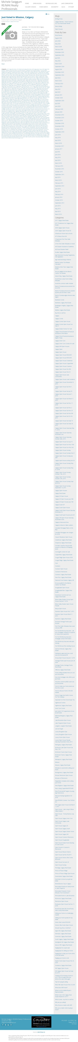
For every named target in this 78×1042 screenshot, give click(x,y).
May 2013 (58, 208)
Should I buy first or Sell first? (14, 130)
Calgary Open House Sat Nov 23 (64, 410)
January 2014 (58, 197)
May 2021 (58, 89)
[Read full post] (11, 35)
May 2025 (58, 61)
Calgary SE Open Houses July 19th (26, 92)
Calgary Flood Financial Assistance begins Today (19, 78)
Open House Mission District (45, 122)
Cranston (32, 98)
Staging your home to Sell (62, 958)
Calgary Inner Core (32, 78)
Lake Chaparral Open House (37, 112)
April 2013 (58, 211)
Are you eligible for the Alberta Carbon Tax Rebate (15, 73)
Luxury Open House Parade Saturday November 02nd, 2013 (63, 741)
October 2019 (59, 120)
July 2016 (57, 152)
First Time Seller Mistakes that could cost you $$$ (22, 103)
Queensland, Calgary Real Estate (41, 125)
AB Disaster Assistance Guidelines (15, 71)
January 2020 (58, 112)
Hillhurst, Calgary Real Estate (17, 107)
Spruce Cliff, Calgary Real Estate (42, 131)
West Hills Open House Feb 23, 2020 (16, 135)
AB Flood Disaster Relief (25, 71)
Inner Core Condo (30, 111)
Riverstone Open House (6, 128)
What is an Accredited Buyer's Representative (40, 135)
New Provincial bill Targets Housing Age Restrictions (15, 118)
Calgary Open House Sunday (17, 88)
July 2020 (57, 103)
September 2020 (59, 100)
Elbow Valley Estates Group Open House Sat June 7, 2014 (19, 101)
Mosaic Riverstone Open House (41, 116)
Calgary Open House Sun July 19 (27, 87)
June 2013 (58, 206)
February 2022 (59, 83)
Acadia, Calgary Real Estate (35, 71)
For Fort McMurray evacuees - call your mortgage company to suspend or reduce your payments (65, 632)
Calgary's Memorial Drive (13, 94)
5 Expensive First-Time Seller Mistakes (33, 70)
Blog (63, 7)
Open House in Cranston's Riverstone (32, 122)
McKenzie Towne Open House (7, 115)
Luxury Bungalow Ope (20, 113)
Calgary (37, 76)
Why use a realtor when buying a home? (15, 137)
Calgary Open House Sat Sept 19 (42, 85)
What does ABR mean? (27, 135)
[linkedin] (8, 1025)
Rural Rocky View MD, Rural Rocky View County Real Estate (36, 128)
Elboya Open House (60, 608)
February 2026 (59, 49)
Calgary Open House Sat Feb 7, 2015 (15, 83)
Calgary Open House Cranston (31, 80)
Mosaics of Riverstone (5, 117)
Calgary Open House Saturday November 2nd (41, 86)
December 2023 (59, 72)
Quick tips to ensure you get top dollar (9, 126)
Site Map (71, 7)
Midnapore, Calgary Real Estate (33, 115)
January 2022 (58, 86)
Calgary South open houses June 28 (30, 93)
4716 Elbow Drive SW (21, 70)
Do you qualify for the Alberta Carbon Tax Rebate (63, 584)
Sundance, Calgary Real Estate (29, 133)
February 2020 (59, 109)
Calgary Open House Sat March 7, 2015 (9, 84)
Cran (28, 98)
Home (27, 3)
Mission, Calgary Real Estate (12, 21)
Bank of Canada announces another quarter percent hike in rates (65, 291)
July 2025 (57, 58)
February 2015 (59, 183)
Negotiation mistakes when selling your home (18, 117)
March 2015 (58, 180)
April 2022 (58, 78)
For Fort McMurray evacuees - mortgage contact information (30, 104)
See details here (26, 29)
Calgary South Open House (62, 507)
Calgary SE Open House (61, 496)
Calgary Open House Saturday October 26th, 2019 (11, 87)
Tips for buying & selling (61, 982)
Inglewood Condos (11, 111)
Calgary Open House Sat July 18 (29, 83)
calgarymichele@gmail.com (9, 1022)
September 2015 (59, 174)
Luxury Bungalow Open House (30, 113)
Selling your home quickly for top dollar (25, 129)
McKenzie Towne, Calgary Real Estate (20, 115)
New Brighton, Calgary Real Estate (34, 117)
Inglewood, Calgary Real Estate (21, 111)
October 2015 (59, 172)
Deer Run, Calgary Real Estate (23, 99)
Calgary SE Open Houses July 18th (13, 92)
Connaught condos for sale (32, 97)
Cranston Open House (38, 98)
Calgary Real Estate (40, 91)
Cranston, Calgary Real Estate (11, 99)
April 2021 (58, 92)
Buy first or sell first (31, 76)
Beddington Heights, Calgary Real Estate (9, 76)
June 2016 (58, 154)
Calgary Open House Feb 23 (7, 82)
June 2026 (58, 41)
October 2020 (59, 98)
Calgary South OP (36, 92)
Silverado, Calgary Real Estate (37, 130)
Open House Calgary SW (25, 121)
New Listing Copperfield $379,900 (64, 788)
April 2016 (58, 160)
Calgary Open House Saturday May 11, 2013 (24, 86)
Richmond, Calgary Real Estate (41, 127)
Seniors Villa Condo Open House (64, 925)
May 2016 (58, 157)
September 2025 (59, 55)
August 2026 (58, 38)
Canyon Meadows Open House (19, 96)
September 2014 (59, 186)
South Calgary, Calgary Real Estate (15, 131)
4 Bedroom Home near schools (11, 70)
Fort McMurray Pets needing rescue (19, 105)
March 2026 (58, 46)
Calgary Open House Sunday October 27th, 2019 (31, 90)
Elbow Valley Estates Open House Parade (38, 101)
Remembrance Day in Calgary (21, 126)
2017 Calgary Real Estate (11, 69)
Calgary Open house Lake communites (19, 82)
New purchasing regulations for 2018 (32, 118)
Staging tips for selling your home (18, 132)
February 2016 (59, 166)
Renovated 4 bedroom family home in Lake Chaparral (38, 126)
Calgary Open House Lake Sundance (34, 82)
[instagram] (11, 1025)
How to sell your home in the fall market (13, 110)
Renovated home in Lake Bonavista (28, 127)
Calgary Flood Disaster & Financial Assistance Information (64, 332)
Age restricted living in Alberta (18, 72)
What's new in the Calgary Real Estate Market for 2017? (12, 136)
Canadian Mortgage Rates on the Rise (38, 94)
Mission (40, 115)
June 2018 (58, 135)
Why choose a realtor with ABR (63, 1005)
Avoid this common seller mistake (12, 74)
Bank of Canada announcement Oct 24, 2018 (27, 74)
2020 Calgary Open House (37, 69)
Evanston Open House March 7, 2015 (27, 102)
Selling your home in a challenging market (10, 129)
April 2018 (58, 140)
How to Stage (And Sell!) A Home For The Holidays (31, 110)
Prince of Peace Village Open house (28, 125)
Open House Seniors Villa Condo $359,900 (21, 124)
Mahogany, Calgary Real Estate (27, 114)
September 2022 (59, 75)
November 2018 (59, 126)
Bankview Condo (32, 75)
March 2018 (58, 143)
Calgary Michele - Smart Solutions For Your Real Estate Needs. (64, 22)
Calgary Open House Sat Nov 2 (36, 84)
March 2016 (58, 163)
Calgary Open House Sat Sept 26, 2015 (9, 86)
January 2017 (58, 149)
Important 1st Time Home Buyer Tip (64, 700)
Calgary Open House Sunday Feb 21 (29, 88)
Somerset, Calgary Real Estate (63, 936)
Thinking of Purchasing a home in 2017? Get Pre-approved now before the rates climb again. (30, 134)
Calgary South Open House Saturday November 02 (14, 93)
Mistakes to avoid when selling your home (14, 116)
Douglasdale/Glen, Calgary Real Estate (30, 100)
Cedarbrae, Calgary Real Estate (31, 96)
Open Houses (59, 29)
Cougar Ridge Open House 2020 (8, 98)
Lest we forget (12, 113)
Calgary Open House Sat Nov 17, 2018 (24, 84)
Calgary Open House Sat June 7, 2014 (42, 83)
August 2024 (58, 69)
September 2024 (59, 66)
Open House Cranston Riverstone (36, 121)
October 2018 (59, 129)
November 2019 (59, 118)
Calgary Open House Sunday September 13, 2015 (19, 91)
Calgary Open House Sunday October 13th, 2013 (13, 90)
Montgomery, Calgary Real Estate (28, 116)
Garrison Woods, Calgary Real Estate (32, 105)
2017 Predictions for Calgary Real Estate (24, 69)
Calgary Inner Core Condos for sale (42, 78)
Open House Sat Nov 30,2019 (7, 124)
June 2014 (58, 189)
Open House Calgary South (62, 828)
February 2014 (59, 194)
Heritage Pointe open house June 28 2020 (34, 106)
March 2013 (58, 214)
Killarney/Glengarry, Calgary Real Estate (13, 112)
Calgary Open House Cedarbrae (7, 80)
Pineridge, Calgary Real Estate (7, 125)
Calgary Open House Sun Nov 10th (40, 87)
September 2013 (59, 203)
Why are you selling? (40, 136)
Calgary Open (14, 79)
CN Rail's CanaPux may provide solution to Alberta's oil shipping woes (14, 97)
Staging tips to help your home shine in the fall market (36, 132)
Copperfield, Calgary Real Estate (43, 97)
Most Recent (58, 35)
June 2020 (58, 106)
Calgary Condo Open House (62, 321)
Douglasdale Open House (18, 100)
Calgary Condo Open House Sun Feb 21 (16, 77)
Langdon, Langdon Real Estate (63, 726)
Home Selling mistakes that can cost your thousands (33, 107)
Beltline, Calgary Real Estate (22, 76)
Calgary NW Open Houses (6, 79)
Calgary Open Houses (33, 91)
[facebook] (3, 1025)
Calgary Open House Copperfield (19, 80)
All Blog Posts (59, 19)
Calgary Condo (42, 76)
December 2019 (59, 115)
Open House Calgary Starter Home (14, 121)
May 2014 (58, 191)
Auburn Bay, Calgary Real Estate (31, 73)
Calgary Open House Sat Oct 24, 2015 (28, 85)
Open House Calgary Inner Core (15, 120)
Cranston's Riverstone (61, 572)
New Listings (58, 26)
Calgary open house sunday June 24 (10, 89)
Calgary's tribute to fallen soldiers (24, 94)
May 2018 (58, 137)
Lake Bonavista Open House (26, 112)
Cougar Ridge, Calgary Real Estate (20, 98)
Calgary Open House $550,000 (42, 79)
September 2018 (59, 132)
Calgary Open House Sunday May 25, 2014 (26, 89)
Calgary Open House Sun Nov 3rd (64, 447)
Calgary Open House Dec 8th (43, 80)
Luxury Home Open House (41, 113)
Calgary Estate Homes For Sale (29, 77)
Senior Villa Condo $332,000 (38, 129)
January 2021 (58, 95)
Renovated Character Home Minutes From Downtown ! (12, 127)
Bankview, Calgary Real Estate (41, 75)
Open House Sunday (43, 124)
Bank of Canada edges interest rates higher (21, 75)
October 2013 (59, 200)
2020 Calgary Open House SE (63, 231)
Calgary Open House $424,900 (31, 79)
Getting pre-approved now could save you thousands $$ (64, 654)
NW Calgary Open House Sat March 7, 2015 (15, 119)
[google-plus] (5, 1025)
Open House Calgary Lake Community (28, 120)
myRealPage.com (41, 1032)
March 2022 (58, 81)
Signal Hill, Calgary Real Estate (26, 130)
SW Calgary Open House (40, 133)
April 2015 (58, 177)
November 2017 (59, 146)
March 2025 (58, 64)
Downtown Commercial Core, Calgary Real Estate (63, 596)
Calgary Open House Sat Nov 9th (15, 85)
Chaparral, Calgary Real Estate (43, 96)
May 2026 (58, 44)
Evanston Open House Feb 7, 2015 (13, 102)
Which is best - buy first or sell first (29, 136)
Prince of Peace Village (17, 125)
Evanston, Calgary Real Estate (39, 102)
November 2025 (59, 52)
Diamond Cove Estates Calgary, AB (35, 99)
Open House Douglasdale (62, 840)
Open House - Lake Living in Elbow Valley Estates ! (32, 119)
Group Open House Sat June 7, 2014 (19, 106)
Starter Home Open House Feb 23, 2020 (16, 133)
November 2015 (59, 169)
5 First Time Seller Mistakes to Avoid (65, 244)
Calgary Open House (21, 79)
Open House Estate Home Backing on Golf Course (16, 122)
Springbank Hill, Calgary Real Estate (29, 131)
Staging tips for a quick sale (7, 132)
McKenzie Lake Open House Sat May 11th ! (41, 114)
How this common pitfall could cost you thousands (25, 108)
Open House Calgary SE (40, 120)
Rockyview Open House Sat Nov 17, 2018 (18, 128)
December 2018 (59, 123)
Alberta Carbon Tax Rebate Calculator (31, 72)
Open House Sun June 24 (34, 124)
